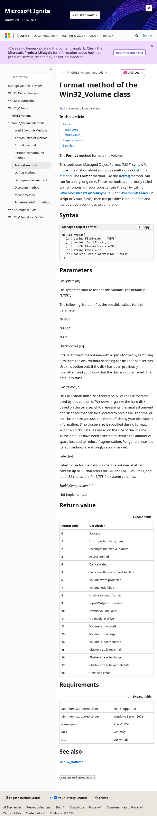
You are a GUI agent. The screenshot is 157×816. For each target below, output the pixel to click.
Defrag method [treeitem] (25, 172)
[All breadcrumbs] (63, 72)
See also (68, 145)
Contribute (77, 807)
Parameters (70, 129)
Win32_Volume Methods (87, 72)
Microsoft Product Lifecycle (30, 52)
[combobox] (28, 77)
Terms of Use (12, 813)
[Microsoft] (7, 35)
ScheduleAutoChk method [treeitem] (32, 202)
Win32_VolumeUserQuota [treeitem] (25, 217)
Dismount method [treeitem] (27, 187)
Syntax (67, 124)
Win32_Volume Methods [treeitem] (31, 130)
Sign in (147, 35)
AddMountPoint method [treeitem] (31, 138)
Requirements (72, 140)
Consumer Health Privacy (124, 807)
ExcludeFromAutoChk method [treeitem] (29, 155)
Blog (58, 807)
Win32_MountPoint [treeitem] (21, 101)
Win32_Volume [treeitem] (21, 115)
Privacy (94, 807)
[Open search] (137, 35)
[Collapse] (50, 69)
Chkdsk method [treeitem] (25, 145)
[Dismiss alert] (149, 8)
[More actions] (150, 72)
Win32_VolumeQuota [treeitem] (22, 210)
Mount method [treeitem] (25, 195)
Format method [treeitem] (26, 165)
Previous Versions (38, 807)
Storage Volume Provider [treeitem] (25, 86)
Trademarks (34, 813)
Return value (71, 135)
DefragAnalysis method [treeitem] (31, 180)
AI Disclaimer (12, 807)
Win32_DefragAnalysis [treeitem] (23, 93)
